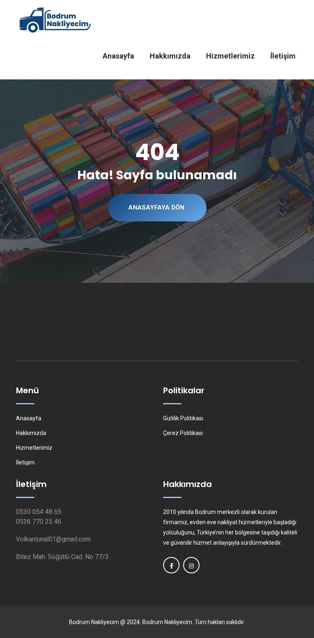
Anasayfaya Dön (156, 207)
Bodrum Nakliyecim (94, 622)
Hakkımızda (170, 56)
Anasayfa (118, 56)
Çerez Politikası (183, 433)
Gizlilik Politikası (183, 418)
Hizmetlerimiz (230, 56)
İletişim (283, 56)
